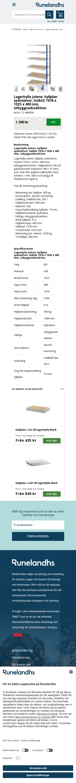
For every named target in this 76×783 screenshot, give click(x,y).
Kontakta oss (21, 657)
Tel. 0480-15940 (55, 21)
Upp (62, 389)
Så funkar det (21, 665)
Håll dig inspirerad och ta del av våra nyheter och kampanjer (38, 513)
